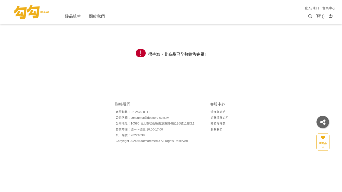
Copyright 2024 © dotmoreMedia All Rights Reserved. (152, 140)
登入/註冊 (312, 8)
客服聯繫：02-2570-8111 (133, 112)
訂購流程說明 (220, 117)
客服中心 (217, 104)
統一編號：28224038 (130, 135)
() (323, 16)
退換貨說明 (218, 112)
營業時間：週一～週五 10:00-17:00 (139, 129)
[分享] (322, 122)
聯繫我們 (217, 129)
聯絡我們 (122, 104)
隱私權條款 (218, 123)
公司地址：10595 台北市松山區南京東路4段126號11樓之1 (155, 123)
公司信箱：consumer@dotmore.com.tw (142, 117)
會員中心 (328, 8)
